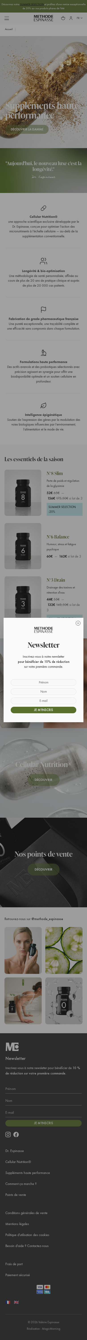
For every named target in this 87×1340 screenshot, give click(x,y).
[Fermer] (78, 623)
